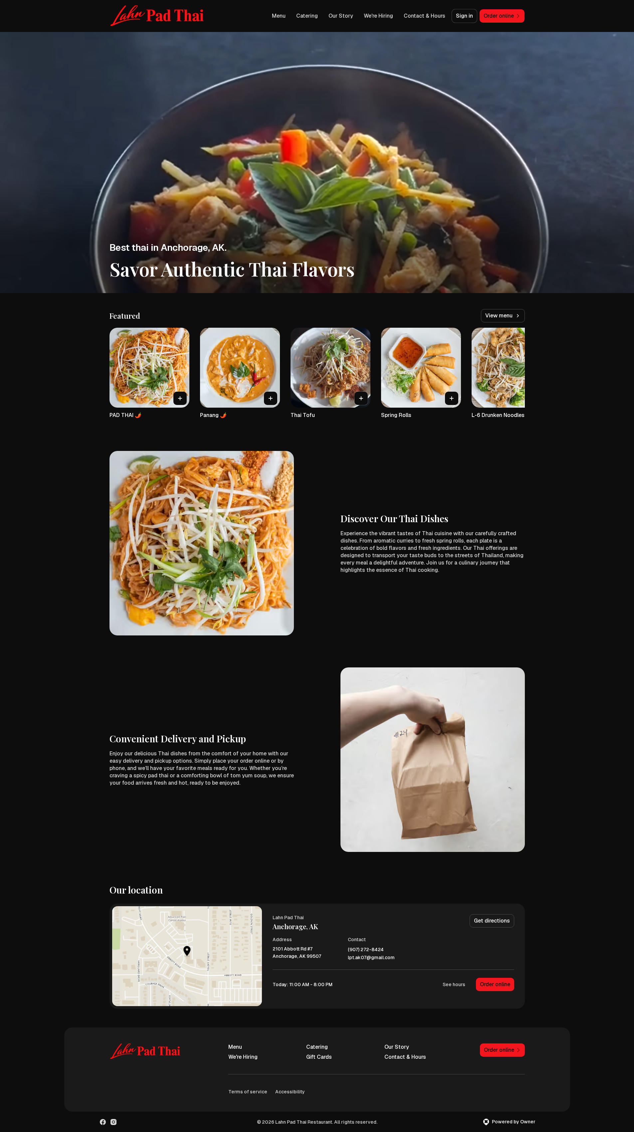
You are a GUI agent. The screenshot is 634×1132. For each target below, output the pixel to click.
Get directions (492, 920)
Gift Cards (319, 1056)
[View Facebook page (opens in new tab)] (103, 1122)
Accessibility (290, 1092)
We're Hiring (378, 15)
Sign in (464, 15)
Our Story (340, 15)
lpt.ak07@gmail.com (371, 957)
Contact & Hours (424, 15)
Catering (307, 15)
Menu (279, 15)
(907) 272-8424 (366, 949)
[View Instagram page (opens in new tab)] (113, 1122)
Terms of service (247, 1092)
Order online (495, 984)
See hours (454, 984)
